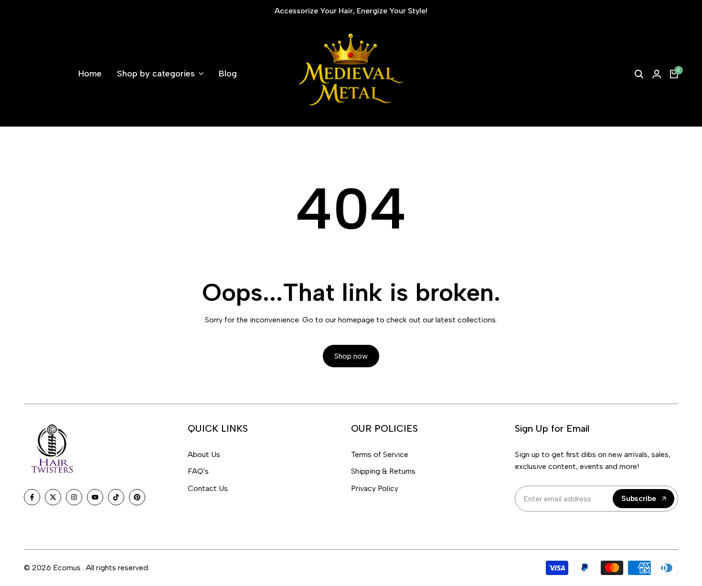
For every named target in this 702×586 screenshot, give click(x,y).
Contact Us (208, 488)
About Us (204, 454)
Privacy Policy (374, 488)
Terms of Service (379, 454)
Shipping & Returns (383, 471)
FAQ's (198, 471)
